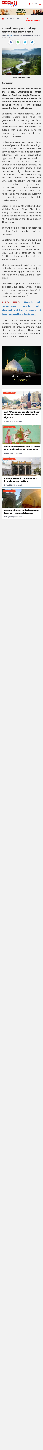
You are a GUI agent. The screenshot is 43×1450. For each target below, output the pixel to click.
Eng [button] (28, 3)
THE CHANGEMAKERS (33, 19)
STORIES (10, 18)
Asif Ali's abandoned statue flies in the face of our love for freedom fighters (22, 415)
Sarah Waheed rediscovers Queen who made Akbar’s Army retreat (22, 448)
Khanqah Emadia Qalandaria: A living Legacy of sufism (20, 479)
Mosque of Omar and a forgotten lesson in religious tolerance (21, 511)
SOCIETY (19, 18)
